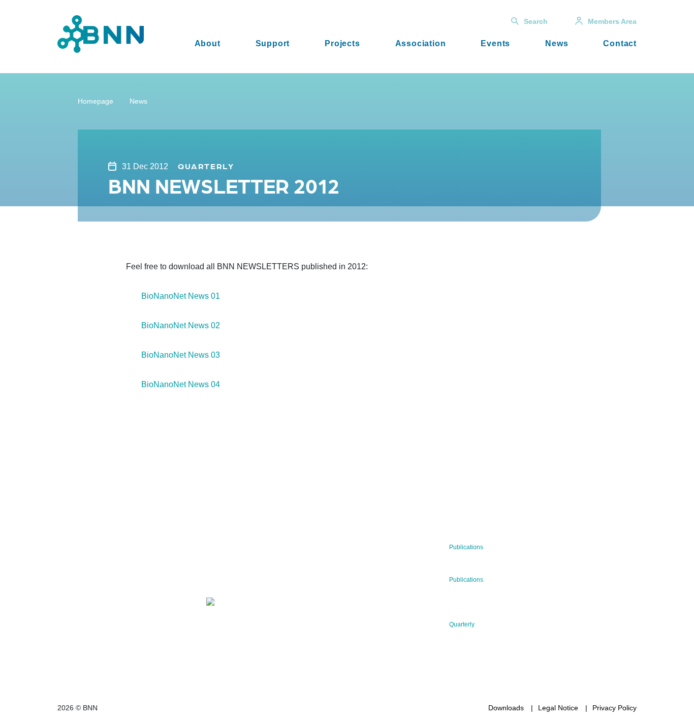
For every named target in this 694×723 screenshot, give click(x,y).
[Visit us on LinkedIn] (101, 614)
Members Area (612, 21)
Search (536, 21)
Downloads (506, 708)
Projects (342, 43)
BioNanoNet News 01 (180, 296)
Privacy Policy (614, 708)
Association (420, 43)
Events (495, 43)
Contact (620, 43)
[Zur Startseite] (100, 33)
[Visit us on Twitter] (68, 614)
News (556, 43)
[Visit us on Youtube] (133, 614)
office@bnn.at (79, 587)
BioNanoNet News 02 (180, 325)
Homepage (95, 101)
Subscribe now (266, 572)
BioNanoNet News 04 (180, 384)
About (207, 43)
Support (273, 43)
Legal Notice (558, 708)
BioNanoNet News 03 (180, 355)
